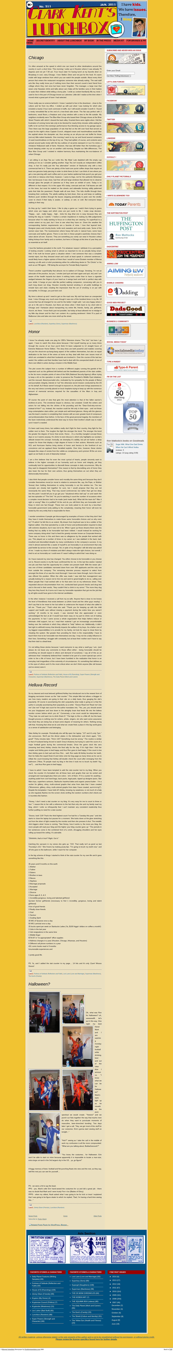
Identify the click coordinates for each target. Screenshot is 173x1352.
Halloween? (39, 984)
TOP (170, 1349)
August (115, 1320)
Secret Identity (45, 41)
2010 (114, 1291)
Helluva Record (42, 685)
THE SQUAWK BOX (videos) (83, 1301)
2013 (114, 1280)
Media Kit (119, 41)
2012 (114, 1284)
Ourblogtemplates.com (32, 1349)
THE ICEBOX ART (79, 1297)
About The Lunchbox (69, 41)
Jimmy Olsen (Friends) (41, 1207)
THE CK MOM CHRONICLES (83, 1293)
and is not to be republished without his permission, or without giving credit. (121, 1337)
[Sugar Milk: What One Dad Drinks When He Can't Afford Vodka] (111, 448)
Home (31, 41)
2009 (114, 1295)
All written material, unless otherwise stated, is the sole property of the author (53, 1337)
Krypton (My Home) (40, 1298)
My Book (89, 41)
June (114, 1324)
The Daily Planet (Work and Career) (65, 677)
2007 (114, 1302)
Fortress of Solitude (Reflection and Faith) (48, 674)
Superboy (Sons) (55, 324)
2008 (114, 1299)
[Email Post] (30, 321)
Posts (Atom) (42, 1219)
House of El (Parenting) (71, 674)
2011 (114, 1288)
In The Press (104, 41)
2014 (114, 1277)
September (116, 1316)
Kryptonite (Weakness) (41, 1306)
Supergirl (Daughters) (80, 1285)
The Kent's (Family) (35, 976)
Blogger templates (8, 1349)
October (115, 1313)
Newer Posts (32, 1216)
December (116, 1305)
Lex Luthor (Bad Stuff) (41, 1311)
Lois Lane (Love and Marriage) (73, 974)
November (116, 1309)
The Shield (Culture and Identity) (85, 1316)
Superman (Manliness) (69, 324)
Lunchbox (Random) (41, 324)
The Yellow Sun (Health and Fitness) (86, 1320)
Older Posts (98, 1216)
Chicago (36, 57)
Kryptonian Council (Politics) (43, 1302)
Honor (34, 331)
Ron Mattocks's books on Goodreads (125, 441)
